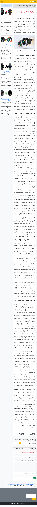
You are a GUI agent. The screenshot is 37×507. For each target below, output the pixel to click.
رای (19, 443)
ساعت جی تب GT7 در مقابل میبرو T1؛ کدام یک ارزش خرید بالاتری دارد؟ (6, 18)
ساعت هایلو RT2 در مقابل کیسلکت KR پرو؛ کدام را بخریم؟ (6, 45)
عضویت (34, 498)
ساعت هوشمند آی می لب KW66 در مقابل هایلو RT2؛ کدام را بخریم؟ (6, 72)
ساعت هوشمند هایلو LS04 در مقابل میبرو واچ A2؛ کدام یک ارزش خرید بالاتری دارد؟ (6, 99)
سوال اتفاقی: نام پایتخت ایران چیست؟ (29, 473)
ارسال (34, 478)
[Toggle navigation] (2, 2)
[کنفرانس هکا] (32, 1)
